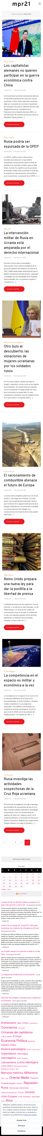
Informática (22, 1053)
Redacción (7, 90)
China (25, 1022)
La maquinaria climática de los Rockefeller (18, 975)
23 (21, 883)
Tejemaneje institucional (19, 1087)
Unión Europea (9, 1096)
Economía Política (14, 1040)
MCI (17, 1069)
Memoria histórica (12, 1072)
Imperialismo (8, 1053)
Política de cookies (30, 1115)
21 (10, 883)
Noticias (8, 775)
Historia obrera (36, 1049)
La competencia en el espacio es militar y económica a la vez (21, 680)
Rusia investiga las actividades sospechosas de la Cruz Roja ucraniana (19, 786)
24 (27, 883)
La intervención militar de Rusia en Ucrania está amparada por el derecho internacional (21, 243)
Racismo (20, 1083)
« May (3, 889)
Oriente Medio (19, 1077)
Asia (19, 1022)
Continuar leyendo (14, 124)
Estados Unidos (8, 1044)
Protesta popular (8, 1083)
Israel (19, 1058)
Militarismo (31, 1072)
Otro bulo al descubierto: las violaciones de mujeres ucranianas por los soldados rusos (19, 358)
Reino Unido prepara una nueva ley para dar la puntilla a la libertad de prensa (20, 586)
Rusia (4, 1087)
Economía (9, 61)
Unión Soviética (24, 1096)
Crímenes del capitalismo (17, 1032)
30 (21, 886)
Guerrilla (29, 1049)
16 (21, 880)
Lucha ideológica (27, 1062)
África (9, 1100)
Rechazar (21, 1126)
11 (33, 877)
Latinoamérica (8, 1062)
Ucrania (30, 1092)
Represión (8, 575)
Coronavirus (9, 1027)
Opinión (7, 229)
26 (39, 883)
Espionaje (31, 1041)
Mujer (6, 1078)
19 (38, 880)
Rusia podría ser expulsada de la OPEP (21, 144)
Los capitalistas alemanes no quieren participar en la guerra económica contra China (21, 76)
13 (4, 880)
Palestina (34, 1078)
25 (33, 883)
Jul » (9, 889)
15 (16, 880)
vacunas (36, 1096)
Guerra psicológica (13, 342)
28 (10, 886)
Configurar (21, 1131)
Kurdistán (25, 1058)
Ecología (17, 1036)
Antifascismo (8, 1023)
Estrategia (9, 671)
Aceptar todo (21, 1120)
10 (27, 842)
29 (16, 886)
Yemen (3, 1101)
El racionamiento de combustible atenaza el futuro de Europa (20, 480)
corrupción (21, 1028)
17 (27, 880)
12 (38, 877)
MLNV (2, 1078)
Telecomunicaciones (9, 1092)
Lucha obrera (7, 1065)
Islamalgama (8, 1058)
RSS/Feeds (22, 894)
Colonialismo (33, 1023)
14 (10, 880)
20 (4, 883)
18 (33, 880)
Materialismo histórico (8, 1069)
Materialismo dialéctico (21, 1066)
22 (16, 883)
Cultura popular (6, 1036)
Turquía (21, 1092)
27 (4, 886)
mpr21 (21, 4)
